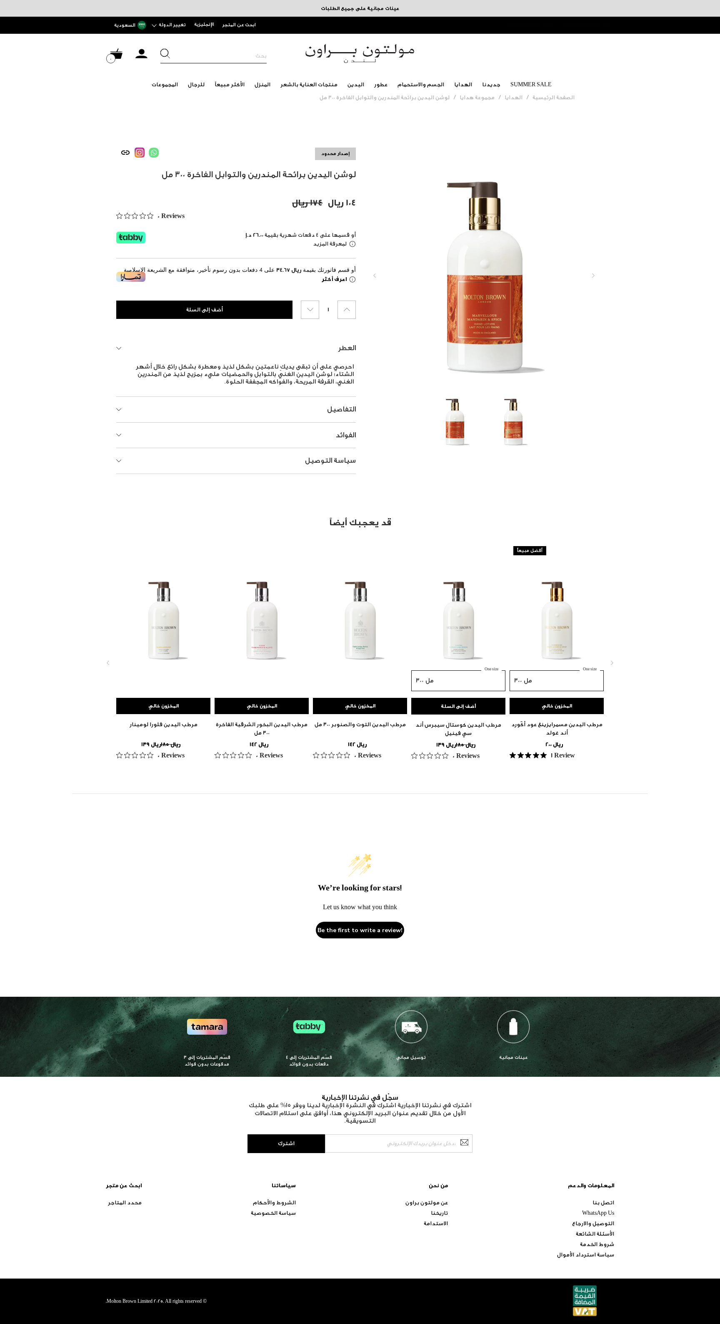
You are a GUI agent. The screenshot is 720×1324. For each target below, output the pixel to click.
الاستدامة (436, 1223)
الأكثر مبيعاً (230, 84)
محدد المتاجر (125, 1202)
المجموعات (165, 84)
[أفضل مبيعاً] (557, 616)
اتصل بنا (603, 1202)
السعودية (124, 25)
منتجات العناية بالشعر (309, 84)
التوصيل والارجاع (593, 1223)
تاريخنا (439, 1213)
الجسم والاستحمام (421, 84)
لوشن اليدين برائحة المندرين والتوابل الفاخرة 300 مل (385, 97)
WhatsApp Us (598, 1213)
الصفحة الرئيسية (553, 97)
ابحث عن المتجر (239, 25)
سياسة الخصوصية (273, 1213)
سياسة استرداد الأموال (585, 1254)
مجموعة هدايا (477, 97)
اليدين (356, 84)
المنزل (262, 84)
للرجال (196, 84)
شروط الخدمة (597, 1244)
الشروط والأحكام (274, 1202)
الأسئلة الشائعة (595, 1234)
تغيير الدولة (172, 25)
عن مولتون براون (426, 1202)
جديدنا (491, 84)
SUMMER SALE (531, 84)
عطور (381, 84)
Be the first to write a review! (360, 930)
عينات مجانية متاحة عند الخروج (576, 25)
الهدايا (463, 84)
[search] (213, 56)
